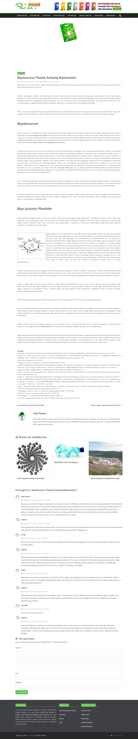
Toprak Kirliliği (58, 15)
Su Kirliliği (46, 15)
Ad (17, 673)
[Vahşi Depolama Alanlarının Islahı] (106, 443)
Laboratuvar (110, 15)
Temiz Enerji (98, 15)
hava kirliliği (49, 712)
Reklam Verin (85, 715)
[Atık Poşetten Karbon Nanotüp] (32, 443)
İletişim (61, 718)
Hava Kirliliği (35, 15)
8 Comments (48, 81)
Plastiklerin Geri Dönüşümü (66, 462)
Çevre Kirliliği (22, 15)
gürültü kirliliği (42, 715)
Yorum (18, 648)
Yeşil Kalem (31, 81)
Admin (24, 519)
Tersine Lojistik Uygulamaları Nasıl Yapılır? (105, 405)
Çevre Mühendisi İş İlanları (67, 710)
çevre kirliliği (40, 712)
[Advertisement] (69, 56)
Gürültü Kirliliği (85, 15)
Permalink (47, 500)
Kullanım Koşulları (87, 722)
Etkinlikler (62, 715)
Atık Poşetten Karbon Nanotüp (30, 478)
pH (108, 163)
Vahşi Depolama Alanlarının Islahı (105, 478)
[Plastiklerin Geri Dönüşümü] (69, 443)
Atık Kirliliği (71, 15)
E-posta (18, 682)
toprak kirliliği (24, 715)
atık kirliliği (33, 715)
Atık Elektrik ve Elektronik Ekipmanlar (31, 405)
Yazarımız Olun (86, 710)
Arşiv (60, 722)
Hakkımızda (85, 718)
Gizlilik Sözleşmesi (87, 726)
